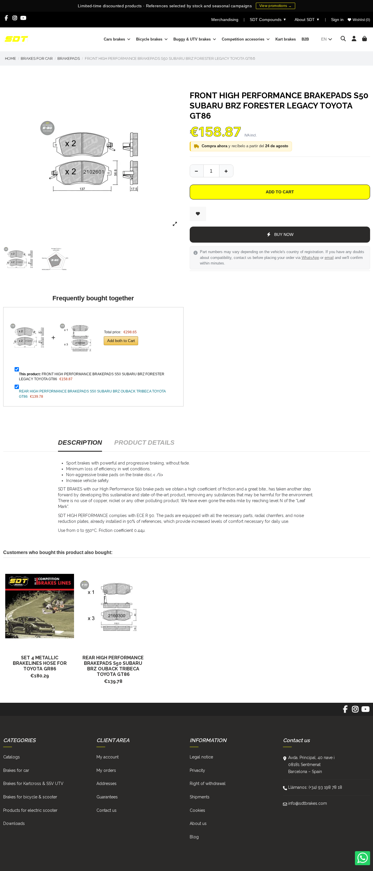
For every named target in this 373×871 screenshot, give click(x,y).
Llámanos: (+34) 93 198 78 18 (315, 787)
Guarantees (107, 797)
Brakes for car (16, 770)
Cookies (197, 810)
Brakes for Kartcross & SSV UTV (33, 783)
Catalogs (11, 757)
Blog (194, 837)
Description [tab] (80, 442)
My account (107, 757)
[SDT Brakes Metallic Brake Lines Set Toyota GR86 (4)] (40, 606)
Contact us (106, 810)
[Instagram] (15, 18)
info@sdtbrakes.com (307, 803)
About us (198, 823)
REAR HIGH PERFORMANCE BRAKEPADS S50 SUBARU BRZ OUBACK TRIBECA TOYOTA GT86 (113, 666)
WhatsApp (310, 258)
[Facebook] (6, 18)
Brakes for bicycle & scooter (30, 797)
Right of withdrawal (208, 783)
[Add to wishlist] (198, 214)
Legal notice (201, 757)
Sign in (337, 19)
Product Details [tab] (144, 442)
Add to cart (280, 192)
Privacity (197, 770)
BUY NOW (283, 234)
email (329, 258)
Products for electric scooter (30, 810)
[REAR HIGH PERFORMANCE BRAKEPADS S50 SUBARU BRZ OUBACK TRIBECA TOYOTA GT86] (78, 315)
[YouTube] (23, 18)
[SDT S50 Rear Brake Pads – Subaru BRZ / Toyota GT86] (113, 606)
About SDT (307, 19)
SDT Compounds (268, 19)
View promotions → (275, 6)
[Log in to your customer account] (354, 39)
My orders (106, 770)
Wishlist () (361, 20)
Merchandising (224, 19)
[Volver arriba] (226, 171)
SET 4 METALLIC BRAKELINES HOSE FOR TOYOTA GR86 (40, 663)
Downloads (14, 823)
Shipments (200, 797)
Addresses (106, 783)
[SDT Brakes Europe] (16, 38)
